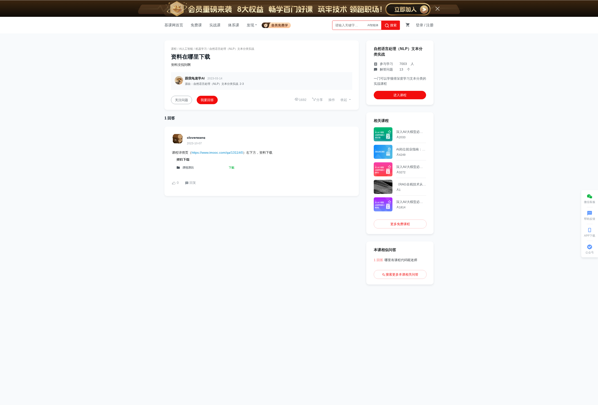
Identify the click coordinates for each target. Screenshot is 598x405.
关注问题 (181, 100)
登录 (419, 25)
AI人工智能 (186, 48)
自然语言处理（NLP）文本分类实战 (231, 48)
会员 (278, 24)
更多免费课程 (400, 224)
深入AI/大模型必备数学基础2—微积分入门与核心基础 (411, 167)
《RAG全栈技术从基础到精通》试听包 (411, 184)
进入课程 (399, 95)
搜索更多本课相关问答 (402, 274)
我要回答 (207, 100)
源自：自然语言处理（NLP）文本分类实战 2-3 (214, 83)
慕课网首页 (173, 25)
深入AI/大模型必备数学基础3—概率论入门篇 (411, 202)
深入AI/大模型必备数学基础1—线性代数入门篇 (411, 132)
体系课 (233, 25)
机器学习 (201, 48)
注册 (430, 25)
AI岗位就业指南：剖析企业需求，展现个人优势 (411, 149)
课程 (174, 48)
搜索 (393, 25)
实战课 (215, 25)
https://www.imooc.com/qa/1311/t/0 (217, 152)
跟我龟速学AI (195, 78)
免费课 (196, 25)
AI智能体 (372, 25)
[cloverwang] (177, 138)
